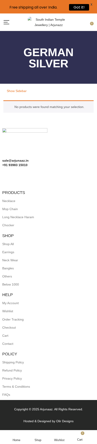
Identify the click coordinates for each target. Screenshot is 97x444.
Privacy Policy (12, 378)
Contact (7, 343)
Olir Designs (65, 421)
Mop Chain (10, 209)
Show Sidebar (16, 91)
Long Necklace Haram (18, 217)
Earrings (8, 252)
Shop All (8, 244)
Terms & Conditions (16, 386)
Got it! (79, 7)
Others (7, 276)
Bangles (8, 268)
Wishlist (7, 311)
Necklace (8, 201)
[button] (91, 22)
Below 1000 (10, 284)
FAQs (6, 394)
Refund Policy (12, 370)
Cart (5, 335)
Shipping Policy (13, 362)
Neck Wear (10, 260)
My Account (10, 303)
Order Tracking (13, 319)
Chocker (8, 225)
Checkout (9, 327)
